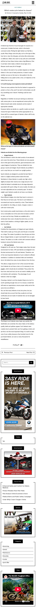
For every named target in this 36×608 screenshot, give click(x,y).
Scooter (5, 559)
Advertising (6, 546)
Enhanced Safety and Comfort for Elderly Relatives (16, 487)
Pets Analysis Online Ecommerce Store (15, 493)
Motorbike (18, 7)
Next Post (29, 352)
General (5, 549)
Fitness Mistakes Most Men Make (13, 490)
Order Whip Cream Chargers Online (14, 499)
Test (4, 441)
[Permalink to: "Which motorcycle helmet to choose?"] (18, 29)
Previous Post (8, 352)
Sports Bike (6, 562)
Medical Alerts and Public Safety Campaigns (17, 496)
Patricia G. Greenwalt (12, 13)
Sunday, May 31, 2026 (25, 13)
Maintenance (6, 552)
